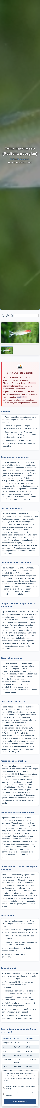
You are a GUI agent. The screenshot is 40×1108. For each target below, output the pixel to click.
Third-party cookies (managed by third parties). (19, 1094)
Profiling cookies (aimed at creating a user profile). (20, 1087)
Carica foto (21, 397)
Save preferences (20, 1102)
